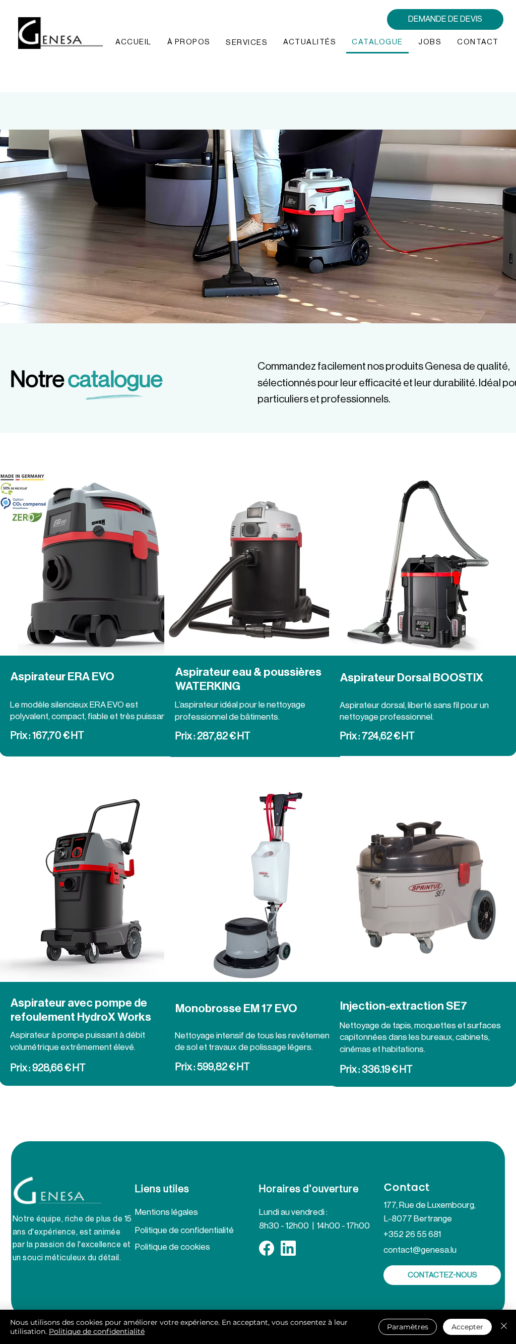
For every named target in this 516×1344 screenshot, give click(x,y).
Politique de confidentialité (97, 1331)
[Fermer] (504, 1327)
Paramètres (407, 1326)
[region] (258, 617)
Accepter (467, 1326)
